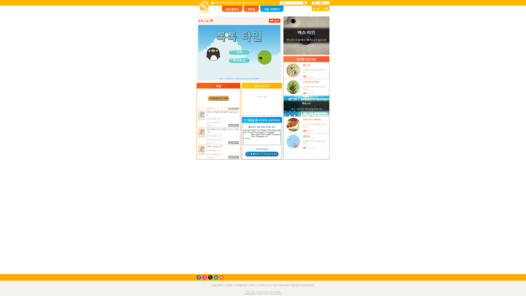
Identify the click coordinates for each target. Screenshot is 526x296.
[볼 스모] (293, 70)
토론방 (251, 9)
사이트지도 (262, 285)
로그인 (316, 8)
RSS (222, 277)
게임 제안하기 (219, 285)
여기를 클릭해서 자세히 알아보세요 (262, 154)
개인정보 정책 (307, 285)
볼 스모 (306, 64)
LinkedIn (216, 277)
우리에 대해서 (284, 285)
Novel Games (204, 6)
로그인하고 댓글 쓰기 (218, 98)
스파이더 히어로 (311, 81)
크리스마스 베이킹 (312, 119)
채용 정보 (295, 285)
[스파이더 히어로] (293, 87)
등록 (326, 8)
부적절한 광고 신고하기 (245, 285)
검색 (304, 3)
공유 (276, 20)
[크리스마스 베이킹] (293, 125)
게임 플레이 (232, 9)
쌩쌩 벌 (306, 136)
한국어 (321, 3)
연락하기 (230, 285)
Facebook (199, 277)
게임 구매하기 (272, 9)
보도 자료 (272, 285)
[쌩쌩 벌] (293, 141)
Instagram (205, 277)
